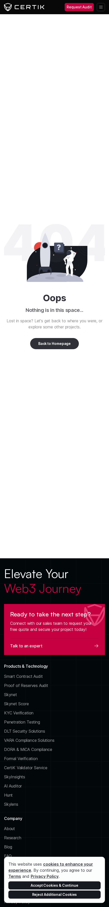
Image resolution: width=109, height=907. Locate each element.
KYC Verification (18, 712)
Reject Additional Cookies (54, 894)
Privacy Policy (45, 876)
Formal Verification (21, 758)
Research (12, 837)
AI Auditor (13, 785)
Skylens (11, 804)
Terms (14, 876)
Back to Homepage (54, 343)
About (9, 828)
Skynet (10, 694)
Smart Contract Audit (23, 676)
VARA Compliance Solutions (29, 740)
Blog (8, 846)
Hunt (8, 795)
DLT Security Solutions (24, 731)
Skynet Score (16, 703)
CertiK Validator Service (25, 767)
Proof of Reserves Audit (26, 685)
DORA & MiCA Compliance (28, 749)
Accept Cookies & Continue (54, 885)
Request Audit (79, 7)
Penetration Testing (22, 722)
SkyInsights (14, 776)
